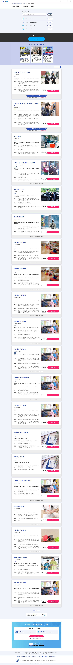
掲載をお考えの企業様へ (52, 656)
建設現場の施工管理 (19, 216)
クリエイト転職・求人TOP (14, 3)
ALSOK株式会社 (16, 74)
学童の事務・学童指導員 (20, 242)
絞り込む (50, 14)
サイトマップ (28, 656)
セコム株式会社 (16, 138)
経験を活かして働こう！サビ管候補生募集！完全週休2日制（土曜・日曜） (25, 563)
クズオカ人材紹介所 (17, 244)
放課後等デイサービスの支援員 (21, 377)
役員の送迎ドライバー (19, 189)
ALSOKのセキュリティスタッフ (22, 72)
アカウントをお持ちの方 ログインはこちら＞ (36, 638)
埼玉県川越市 (24, 3)
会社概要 (42, 656)
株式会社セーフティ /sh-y (18, 191)
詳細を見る (53, 90)
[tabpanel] (36, 55)
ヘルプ (39, 656)
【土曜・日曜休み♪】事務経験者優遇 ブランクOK (21, 462)
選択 (50, 22)
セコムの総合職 (18, 136)
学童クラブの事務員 (19, 457)
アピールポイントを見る (37, 95)
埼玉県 (18, 3)
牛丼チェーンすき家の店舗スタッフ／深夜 (24, 163)
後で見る (44, 90)
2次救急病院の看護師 (19, 506)
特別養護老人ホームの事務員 (21, 432)
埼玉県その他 (20, 3)
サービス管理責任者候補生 (20, 557)
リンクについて (23, 656)
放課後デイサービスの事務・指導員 (23, 480)
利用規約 (18, 656)
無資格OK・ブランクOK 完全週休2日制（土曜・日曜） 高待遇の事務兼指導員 (26, 486)
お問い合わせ (46, 656)
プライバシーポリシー (34, 656)
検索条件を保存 (36, 38)
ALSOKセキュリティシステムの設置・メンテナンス (26, 104)
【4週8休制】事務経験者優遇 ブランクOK (20, 438)
